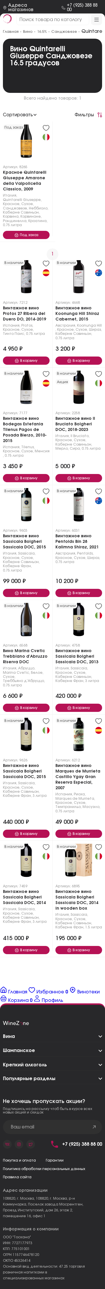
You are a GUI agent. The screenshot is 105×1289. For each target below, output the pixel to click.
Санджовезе (15, 208)
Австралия (65, 325)
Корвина (11, 216)
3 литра (92, 681)
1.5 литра (93, 927)
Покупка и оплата (19, 1160)
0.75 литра (12, 225)
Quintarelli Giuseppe (22, 200)
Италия (9, 195)
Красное (11, 204)
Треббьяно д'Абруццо (23, 681)
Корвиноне (30, 216)
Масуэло (91, 807)
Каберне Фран (17, 566)
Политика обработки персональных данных (44, 1169)
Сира (75, 448)
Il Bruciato (80, 436)
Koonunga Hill (89, 325)
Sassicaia (26, 553)
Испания (11, 325)
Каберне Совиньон (21, 212)
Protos (26, 325)
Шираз (95, 329)
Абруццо (26, 668)
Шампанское (19, 1050)
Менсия (42, 451)
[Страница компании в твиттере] (30, 1144)
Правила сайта (17, 1177)
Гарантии (55, 1160)
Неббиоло (38, 208)
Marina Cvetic (16, 672)
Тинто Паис (13, 333)
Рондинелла (15, 221)
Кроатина (37, 221)
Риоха (79, 794)
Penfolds (85, 553)
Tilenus (27, 447)
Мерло (61, 448)
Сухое (27, 204)
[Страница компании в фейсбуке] (19, 1144)
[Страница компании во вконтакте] (7, 1144)
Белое (37, 672)
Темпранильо (68, 807)
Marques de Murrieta (74, 798)
